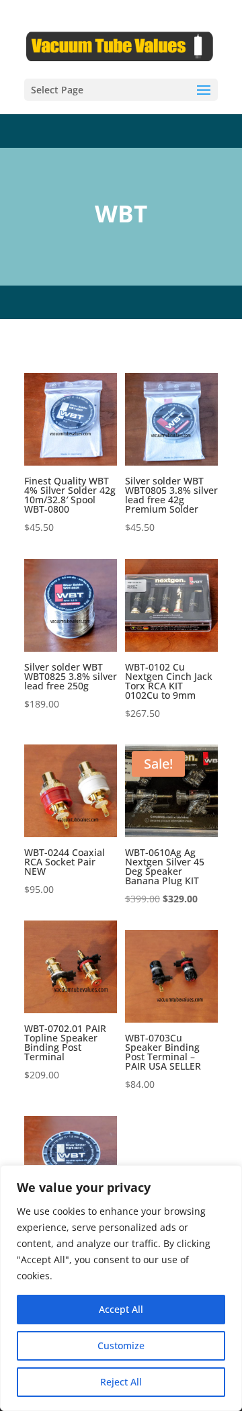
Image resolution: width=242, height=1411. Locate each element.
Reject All (121, 1381)
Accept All (121, 1309)
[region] (121, 1288)
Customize (121, 1345)
